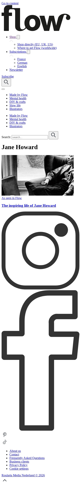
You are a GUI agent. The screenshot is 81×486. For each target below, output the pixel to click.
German (22, 62)
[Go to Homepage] (36, 30)
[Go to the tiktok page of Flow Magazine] (5, 444)
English (22, 66)
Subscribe (8, 76)
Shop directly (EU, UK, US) (35, 44)
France (21, 59)
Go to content (10, 3)
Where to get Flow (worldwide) (37, 48)
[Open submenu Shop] (18, 37)
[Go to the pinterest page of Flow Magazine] (5, 437)
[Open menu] (3, 89)
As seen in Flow (12, 198)
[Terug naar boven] (5, 482)
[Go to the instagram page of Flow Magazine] (40, 288)
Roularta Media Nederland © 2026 (23, 475)
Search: (6, 137)
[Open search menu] (6, 82)
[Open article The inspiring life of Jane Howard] (38, 194)
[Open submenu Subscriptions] (28, 52)
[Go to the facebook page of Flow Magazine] (40, 429)
